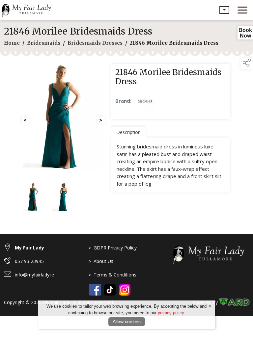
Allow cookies (127, 321)
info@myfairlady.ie (34, 275)
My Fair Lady (29, 248)
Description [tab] (128, 132)
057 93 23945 (29, 261)
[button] (224, 10)
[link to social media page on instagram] (124, 290)
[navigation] (242, 10)
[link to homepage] (28, 10)
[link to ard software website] (234, 302)
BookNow (245, 33)
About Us (101, 261)
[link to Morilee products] (145, 101)
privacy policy (171, 312)
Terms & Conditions (112, 274)
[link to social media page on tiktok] (110, 290)
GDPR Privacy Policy (113, 247)
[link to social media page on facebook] (95, 290)
